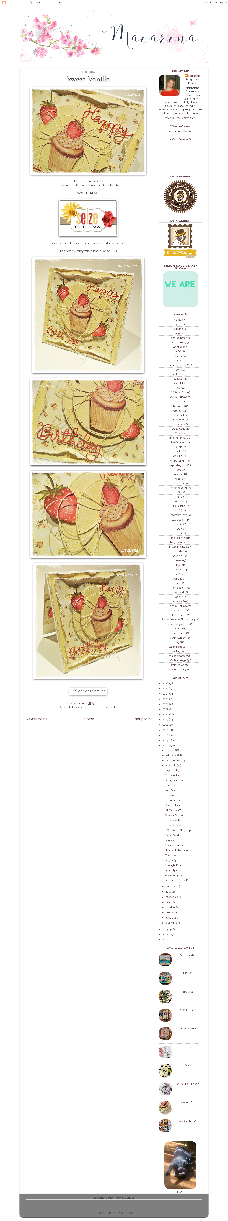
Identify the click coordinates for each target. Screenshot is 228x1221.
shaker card (178, 614)
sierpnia (170, 886)
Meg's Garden (178, 542)
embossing (177, 460)
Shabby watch (173, 820)
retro (177, 596)
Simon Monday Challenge (177, 619)
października (173, 760)
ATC (178, 351)
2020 (165, 714)
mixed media (177, 546)
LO (178, 528)
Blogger (130, 1212)
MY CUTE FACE (188, 1010)
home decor (177, 487)
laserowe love (178, 514)
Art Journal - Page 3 (188, 1083)
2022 (165, 703)
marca (169, 912)
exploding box (177, 465)
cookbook (178, 415)
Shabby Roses (173, 825)
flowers (177, 474)
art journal (178, 342)
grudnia (169, 749)
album (178, 328)
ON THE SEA (187, 954)
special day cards (177, 624)
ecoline (177, 455)
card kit (178, 383)
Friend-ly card (173, 870)
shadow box (178, 610)
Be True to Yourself (176, 880)
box (178, 369)
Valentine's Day (178, 646)
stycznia (170, 922)
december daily (178, 437)
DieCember (178, 442)
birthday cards (77, 707)
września (170, 765)
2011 (165, 939)
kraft (177, 510)
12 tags (178, 319)
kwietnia (170, 907)
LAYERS (188, 973)
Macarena (194, 75)
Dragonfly (171, 860)
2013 (165, 929)
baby (178, 360)
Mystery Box (187, 1102)
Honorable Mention (176, 850)
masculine (177, 537)
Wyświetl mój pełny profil (180, 117)
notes (178, 560)
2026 (165, 683)
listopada (171, 755)
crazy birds (178, 419)
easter (178, 451)
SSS (177, 628)
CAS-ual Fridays (178, 396)
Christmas (177, 405)
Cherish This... (173, 805)
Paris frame (171, 795)
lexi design (178, 519)
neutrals (177, 555)
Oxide (177, 573)
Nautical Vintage (174, 815)
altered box (178, 337)
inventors (178, 501)
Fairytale (170, 840)
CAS (177, 387)
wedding (177, 669)
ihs (178, 496)
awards (177, 356)
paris (179, 583)
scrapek (177, 601)
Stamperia (178, 632)
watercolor (177, 664)
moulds (177, 551)
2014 (165, 745)
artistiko (178, 346)
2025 (165, 688)
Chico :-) (178, 401)
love (177, 533)
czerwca (170, 896)
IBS (178, 492)
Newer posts (36, 719)
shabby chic (110, 707)
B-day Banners (174, 780)
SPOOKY (188, 991)
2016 (165, 735)
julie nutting (178, 505)
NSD (179, 564)
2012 (165, 934)
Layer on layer (173, 770)
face (178, 469)
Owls (188, 1065)
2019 (165, 719)
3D (177, 324)
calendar (178, 374)
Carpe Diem (172, 855)
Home (89, 719)
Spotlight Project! (175, 865)
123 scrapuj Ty (173, 875)
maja (168, 902)
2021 (165, 709)
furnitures (178, 483)
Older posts (141, 719)
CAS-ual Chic (178, 392)
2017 (165, 729)
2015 (165, 740)
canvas (177, 378)
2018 (165, 724)
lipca (168, 891)
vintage (177, 651)
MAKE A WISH (188, 1028)
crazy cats (178, 424)
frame (177, 478)
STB (99, 181)
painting (177, 578)
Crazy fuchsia (173, 775)
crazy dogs (178, 428)
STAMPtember (178, 637)
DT (100, 707)
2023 (165, 698)
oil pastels (178, 569)
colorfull (92, 707)
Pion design (178, 587)
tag (177, 642)
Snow (188, 1047)
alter (178, 333)
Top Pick (170, 790)
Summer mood (174, 800)
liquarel (178, 524)
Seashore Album (175, 845)
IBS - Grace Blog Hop (178, 830)
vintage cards (177, 655)
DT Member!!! (173, 810)
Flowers (170, 785)
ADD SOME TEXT (188, 1120)
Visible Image (178, 660)
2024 (165, 693)
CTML (178, 433)
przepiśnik (178, 592)
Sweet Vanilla (173, 835)
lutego (169, 917)
